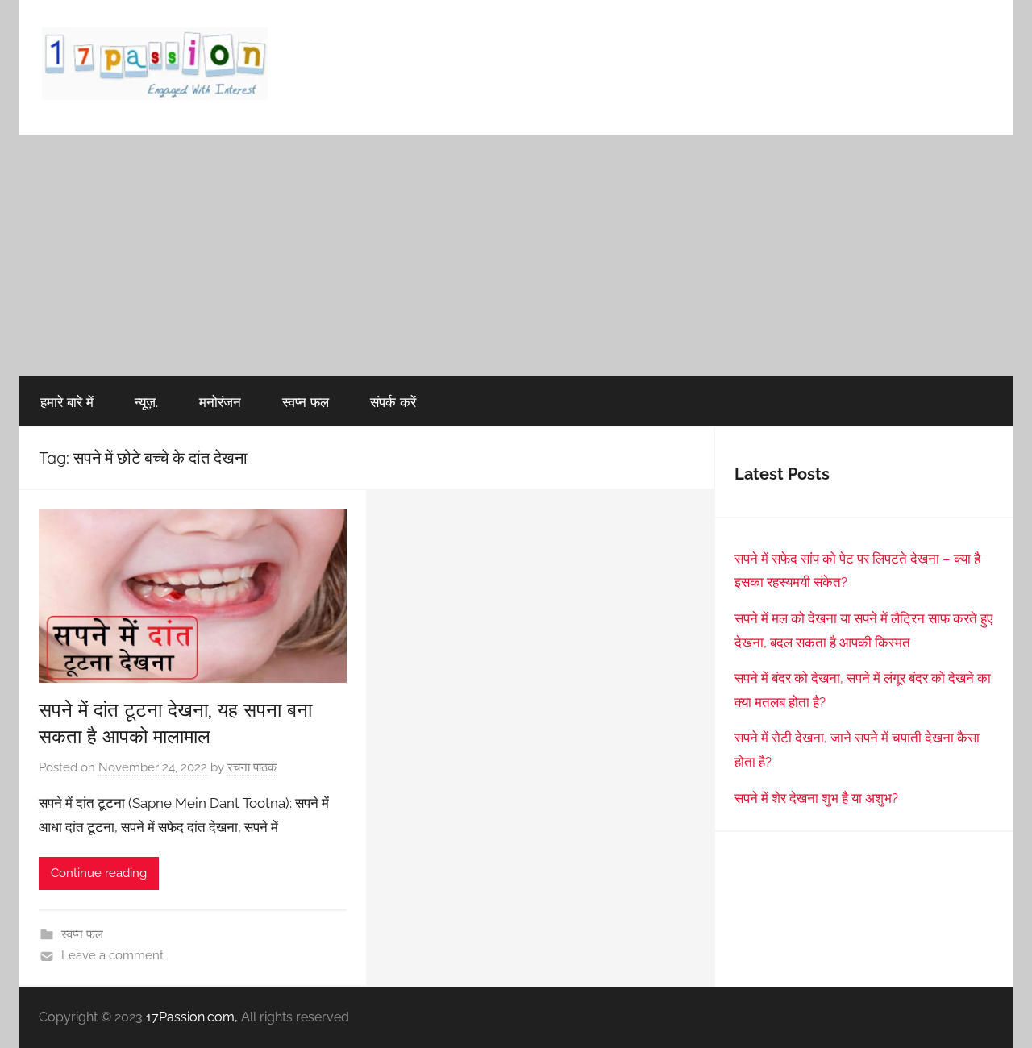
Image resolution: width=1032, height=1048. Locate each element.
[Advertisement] (516, 255)
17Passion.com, (192, 1017)
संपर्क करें (393, 401)
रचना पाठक (252, 767)
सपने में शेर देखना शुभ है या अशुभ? (816, 798)
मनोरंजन (220, 401)
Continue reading (99, 873)
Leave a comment (112, 955)
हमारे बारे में (67, 401)
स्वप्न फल (305, 401)
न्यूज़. (146, 401)
